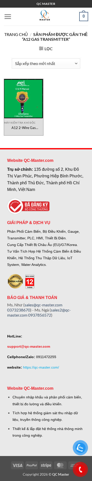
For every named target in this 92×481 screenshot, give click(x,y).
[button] (8, 16)
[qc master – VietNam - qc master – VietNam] (44, 16)
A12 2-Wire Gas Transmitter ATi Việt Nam (24, 128)
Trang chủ (16, 34)
